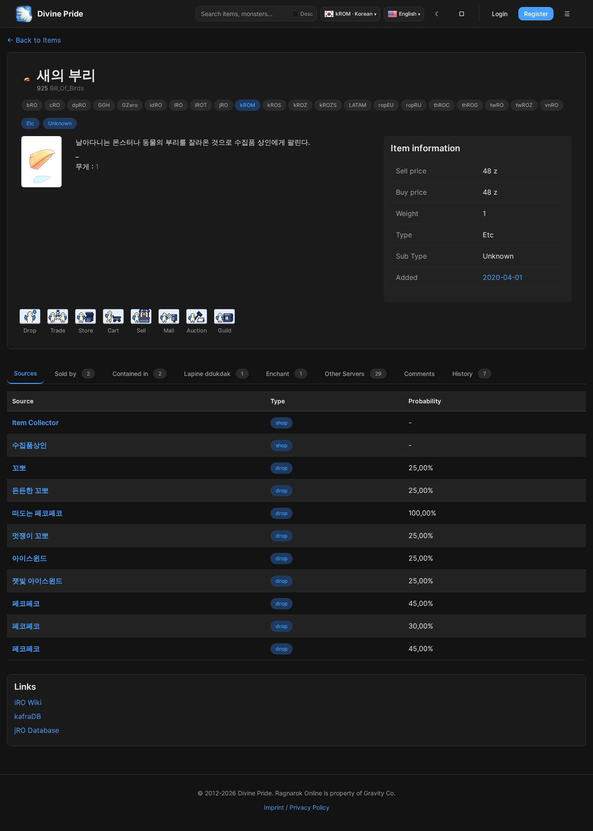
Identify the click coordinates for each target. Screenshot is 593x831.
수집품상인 (29, 445)
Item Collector (35, 422)
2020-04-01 (502, 277)
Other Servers (353, 373)
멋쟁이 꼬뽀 (30, 535)
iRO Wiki (28, 702)
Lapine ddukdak (214, 373)
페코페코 (26, 603)
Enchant (284, 373)
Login (499, 13)
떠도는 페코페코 (37, 513)
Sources (25, 373)
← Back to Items (34, 40)
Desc (306, 13)
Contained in (136, 373)
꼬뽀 (19, 467)
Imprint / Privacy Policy (296, 807)
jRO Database (36, 730)
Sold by (72, 373)
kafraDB (27, 716)
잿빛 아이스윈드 (37, 580)
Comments (419, 373)
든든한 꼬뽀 (30, 490)
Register (536, 13)
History (469, 373)
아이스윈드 (29, 558)
